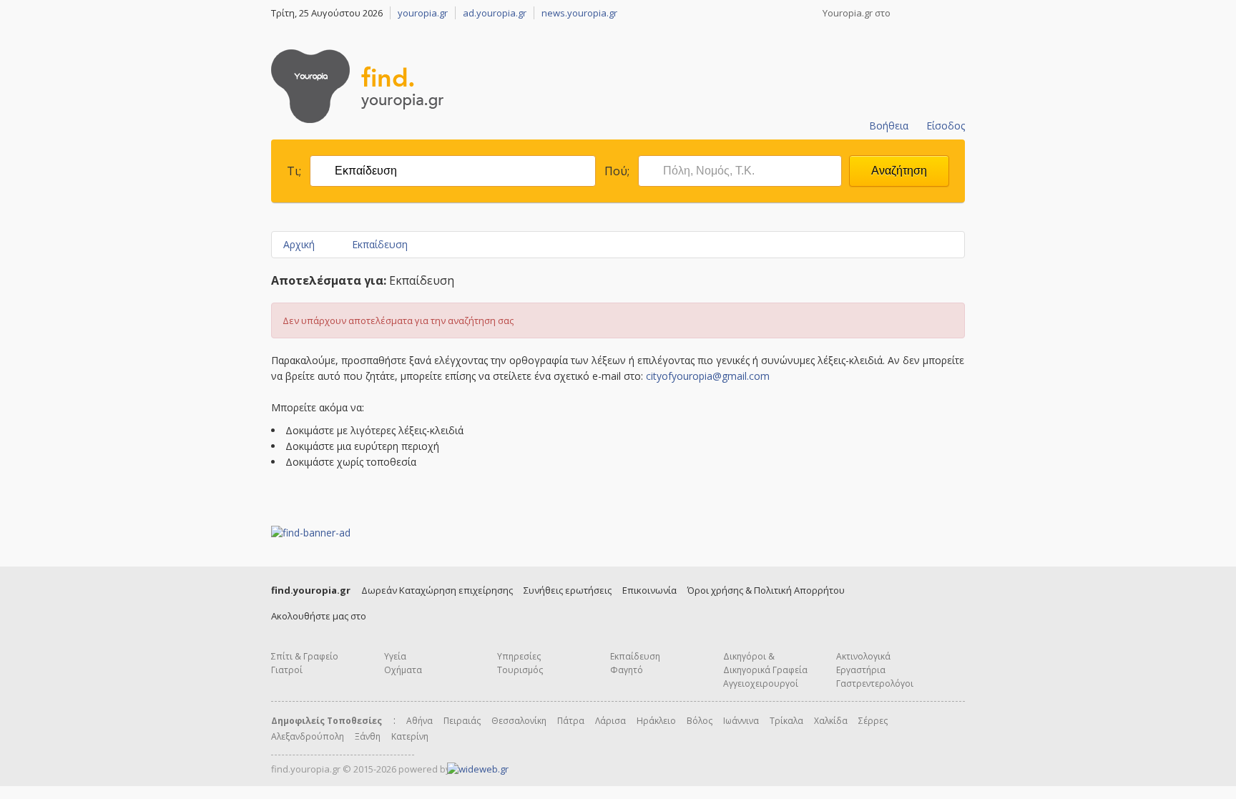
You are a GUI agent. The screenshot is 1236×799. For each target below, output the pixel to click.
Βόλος (699, 721)
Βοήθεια (888, 125)
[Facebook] (903, 13)
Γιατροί (287, 670)
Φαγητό (626, 670)
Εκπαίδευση (380, 244)
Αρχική (299, 244)
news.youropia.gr (579, 12)
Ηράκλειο (656, 721)
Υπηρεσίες (519, 656)
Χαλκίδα (831, 721)
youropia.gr (423, 12)
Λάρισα (610, 721)
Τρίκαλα (786, 721)
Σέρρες (873, 721)
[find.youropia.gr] (357, 119)
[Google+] (940, 13)
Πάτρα (570, 721)
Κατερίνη (409, 736)
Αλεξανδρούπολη (307, 736)
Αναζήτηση (899, 171)
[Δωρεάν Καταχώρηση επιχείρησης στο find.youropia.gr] (897, 83)
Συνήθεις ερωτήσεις (568, 590)
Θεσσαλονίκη (518, 721)
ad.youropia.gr (494, 12)
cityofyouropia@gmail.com (708, 376)
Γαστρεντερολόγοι (874, 683)
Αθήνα (419, 721)
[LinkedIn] (959, 13)
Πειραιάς (462, 721)
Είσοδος (945, 125)
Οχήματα (403, 670)
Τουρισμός (520, 670)
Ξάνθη (368, 736)
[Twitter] (922, 13)
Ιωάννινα (741, 721)
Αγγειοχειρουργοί (760, 683)
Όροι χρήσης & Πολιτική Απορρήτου (766, 590)
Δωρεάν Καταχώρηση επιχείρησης (437, 590)
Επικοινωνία (649, 590)
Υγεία (395, 656)
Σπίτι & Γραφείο (304, 656)
